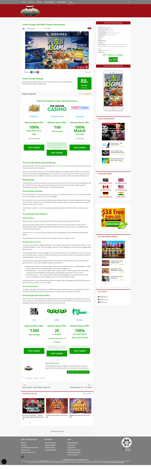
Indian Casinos (120, 197)
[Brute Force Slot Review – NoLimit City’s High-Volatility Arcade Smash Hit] (33, 406)
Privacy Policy (71, 447)
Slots (70, 2)
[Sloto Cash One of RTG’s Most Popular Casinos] (105, 160)
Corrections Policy (50, 447)
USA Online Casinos (121, 190)
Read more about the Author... (78, 372)
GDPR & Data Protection (74, 450)
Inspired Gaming (60, 166)
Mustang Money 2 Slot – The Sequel (81, 387)
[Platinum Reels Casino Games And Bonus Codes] (105, 153)
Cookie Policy (71, 445)
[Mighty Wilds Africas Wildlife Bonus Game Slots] (113, 249)
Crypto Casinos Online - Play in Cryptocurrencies (108, 124)
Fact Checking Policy (50, 450)
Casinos (30, 2)
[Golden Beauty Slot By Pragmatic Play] (105, 263)
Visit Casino (34, 147)
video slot (43, 378)
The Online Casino (57, 116)
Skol (34, 320)
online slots (36, 378)
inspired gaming (29, 378)
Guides (39, 2)
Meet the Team (25, 450)
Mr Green (80, 320)
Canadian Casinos (105, 190)
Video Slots (34, 116)
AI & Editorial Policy (50, 443)
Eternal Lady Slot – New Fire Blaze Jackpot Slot (36, 387)
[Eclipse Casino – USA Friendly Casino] (105, 145)
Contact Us (24, 445)
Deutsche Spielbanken (105, 197)
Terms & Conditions (72, 454)
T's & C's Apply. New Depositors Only (80, 346)
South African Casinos (105, 183)
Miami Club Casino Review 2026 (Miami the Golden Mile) (113, 130)
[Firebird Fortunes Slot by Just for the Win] (57, 406)
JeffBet (57, 320)
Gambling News (49, 2)
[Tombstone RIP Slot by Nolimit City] (105, 278)
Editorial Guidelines (50, 445)
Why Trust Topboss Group (28, 452)
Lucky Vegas (79, 116)
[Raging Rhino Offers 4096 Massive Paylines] (105, 271)
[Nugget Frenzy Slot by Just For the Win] (80, 406)
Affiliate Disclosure (72, 443)
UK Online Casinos (120, 183)
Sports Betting (61, 2)
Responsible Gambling (73, 452)
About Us (23, 443)
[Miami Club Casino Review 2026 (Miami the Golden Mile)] (113, 131)
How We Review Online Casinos (29, 447)
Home (23, 2)
